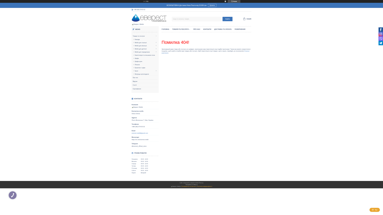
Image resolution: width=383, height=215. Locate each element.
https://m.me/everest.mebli (140, 139)
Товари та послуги (139, 36)
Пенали (137, 64)
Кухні (136, 71)
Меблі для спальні (141, 42)
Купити (212, 5)
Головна (165, 29)
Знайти (227, 19)
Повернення (240, 29)
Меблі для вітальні (141, 45)
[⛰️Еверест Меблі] (149, 18)
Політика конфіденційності (204, 186)
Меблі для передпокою (142, 52)
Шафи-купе (138, 61)
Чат (376, 210)
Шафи (137, 58)
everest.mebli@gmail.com (140, 133)
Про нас (135, 77)
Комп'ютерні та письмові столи (145, 55)
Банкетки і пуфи (140, 67)
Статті (135, 85)
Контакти (207, 29)
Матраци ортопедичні (142, 74)
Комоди (137, 39)
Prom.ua (201, 183)
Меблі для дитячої (141, 49)
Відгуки (135, 81)
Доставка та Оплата (223, 29)
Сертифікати (137, 89)
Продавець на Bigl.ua (192, 184)
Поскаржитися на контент (188, 186)
